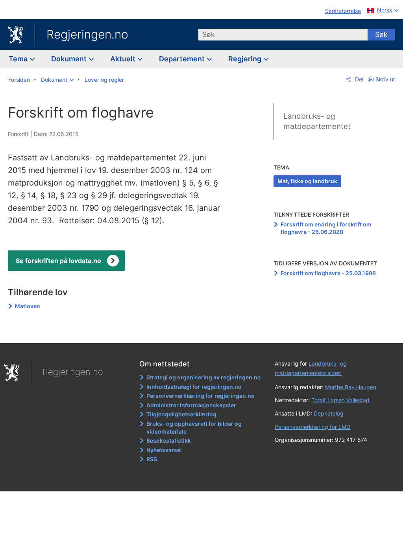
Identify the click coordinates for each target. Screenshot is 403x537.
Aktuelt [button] (123, 59)
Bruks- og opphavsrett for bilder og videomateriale (194, 427)
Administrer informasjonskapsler (191, 405)
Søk (381, 34)
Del (358, 79)
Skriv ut (385, 79)
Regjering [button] (245, 59)
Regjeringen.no (87, 34)
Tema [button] (19, 59)
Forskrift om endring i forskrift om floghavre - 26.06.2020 (326, 228)
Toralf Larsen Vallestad (340, 400)
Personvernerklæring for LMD (312, 426)
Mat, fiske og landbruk (307, 181)
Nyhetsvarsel (164, 450)
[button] (57, 80)
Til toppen (120, 331)
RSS (151, 459)
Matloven (27, 306)
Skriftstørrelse (343, 10)
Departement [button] (182, 59)
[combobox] (283, 34)
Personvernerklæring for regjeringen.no (200, 395)
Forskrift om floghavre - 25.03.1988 (328, 273)
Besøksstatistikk (168, 440)
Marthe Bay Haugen (350, 387)
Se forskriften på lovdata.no (58, 261)
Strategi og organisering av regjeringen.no (203, 377)
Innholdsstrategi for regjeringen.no (194, 386)
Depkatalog (329, 413)
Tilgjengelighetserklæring (181, 414)
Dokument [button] (69, 59)
